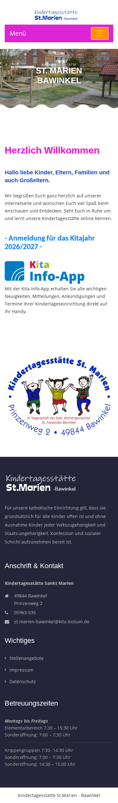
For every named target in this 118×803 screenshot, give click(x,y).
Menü (17, 33)
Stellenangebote (26, 658)
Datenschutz (22, 681)
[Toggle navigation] (100, 33)
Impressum (21, 670)
